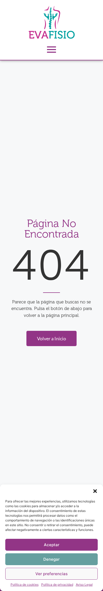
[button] (95, 491)
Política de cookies (25, 585)
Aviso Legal (84, 585)
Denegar (51, 559)
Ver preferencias (51, 573)
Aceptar (51, 544)
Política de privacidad (57, 585)
